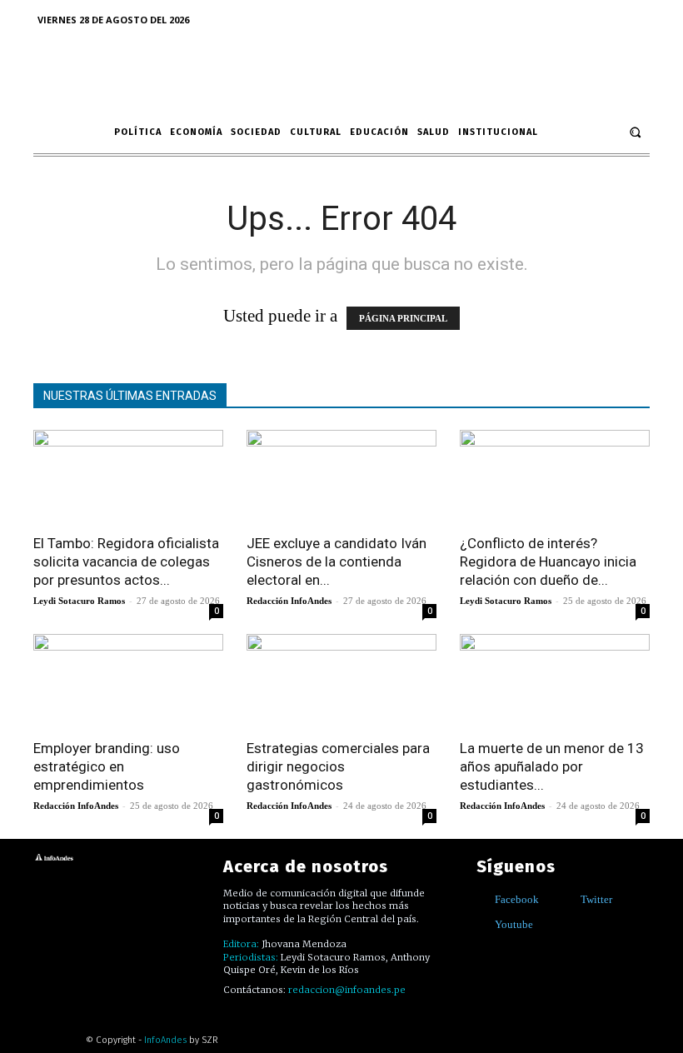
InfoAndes (165, 1040)
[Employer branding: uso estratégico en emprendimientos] (128, 681)
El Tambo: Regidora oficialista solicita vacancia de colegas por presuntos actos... (126, 561)
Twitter (596, 899)
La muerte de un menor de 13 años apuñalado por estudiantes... (552, 766)
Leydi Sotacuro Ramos (79, 601)
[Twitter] (568, 899)
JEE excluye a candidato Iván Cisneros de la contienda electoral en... (336, 561)
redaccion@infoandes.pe (347, 990)
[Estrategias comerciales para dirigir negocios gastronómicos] (341, 681)
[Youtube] (482, 924)
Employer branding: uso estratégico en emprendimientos (106, 766)
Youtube (514, 924)
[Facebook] (482, 899)
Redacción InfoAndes (289, 601)
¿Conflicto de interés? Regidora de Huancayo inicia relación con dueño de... (548, 561)
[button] (635, 132)
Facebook (517, 899)
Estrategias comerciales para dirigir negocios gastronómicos (338, 766)
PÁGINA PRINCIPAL (403, 318)
